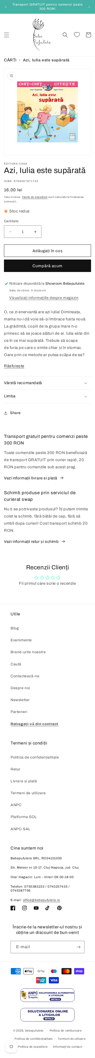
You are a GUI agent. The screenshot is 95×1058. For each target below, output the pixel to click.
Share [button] (15, 413)
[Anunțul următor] (89, 7)
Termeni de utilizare (28, 793)
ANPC (16, 805)
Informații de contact (67, 1046)
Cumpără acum (47, 266)
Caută (16, 664)
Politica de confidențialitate (35, 757)
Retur (16, 769)
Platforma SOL (24, 817)
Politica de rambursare (66, 1030)
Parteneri (19, 712)
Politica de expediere (33, 1046)
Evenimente (21, 640)
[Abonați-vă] (78, 947)
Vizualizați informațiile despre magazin (43, 298)
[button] (6, 35)
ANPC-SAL (21, 829)
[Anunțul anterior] (6, 7)
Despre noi (20, 688)
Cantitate (11, 221)
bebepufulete (34, 1030)
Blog (15, 628)
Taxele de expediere (35, 197)
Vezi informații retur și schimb (31, 541)
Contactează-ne (25, 676)
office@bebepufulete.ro (41, 900)
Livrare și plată (24, 781)
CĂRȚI (10, 60)
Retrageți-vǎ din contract (34, 724)
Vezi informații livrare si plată (30, 478)
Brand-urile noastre (28, 652)
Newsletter (20, 700)
